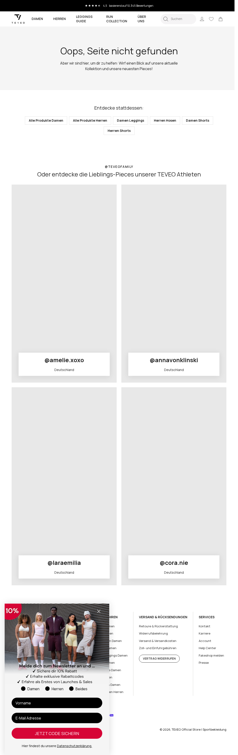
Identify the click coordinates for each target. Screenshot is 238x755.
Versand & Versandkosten (155, 641)
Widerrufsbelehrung (151, 633)
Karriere (201, 633)
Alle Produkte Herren (88, 120)
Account (201, 641)
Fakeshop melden (208, 655)
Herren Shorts (117, 130)
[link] (217, 19)
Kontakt (201, 626)
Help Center (204, 648)
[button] (175, 19)
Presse (200, 663)
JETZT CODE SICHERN (57, 733)
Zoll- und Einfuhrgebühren (155, 648)
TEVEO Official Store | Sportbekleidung (195, 729)
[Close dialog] (98, 611)
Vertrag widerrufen (157, 659)
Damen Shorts (196, 120)
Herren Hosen (163, 120)
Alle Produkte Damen (44, 120)
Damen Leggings (128, 120)
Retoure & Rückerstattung (156, 626)
